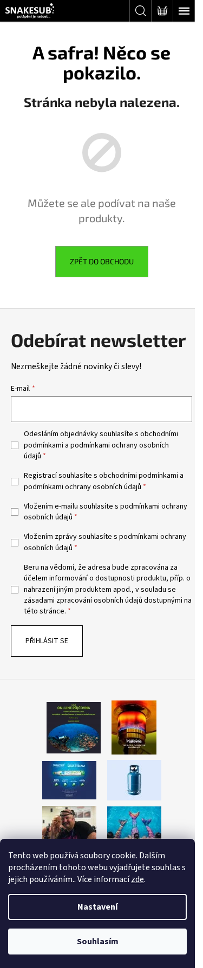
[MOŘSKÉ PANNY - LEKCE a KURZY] (134, 823)
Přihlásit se (46, 641)
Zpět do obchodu (102, 261)
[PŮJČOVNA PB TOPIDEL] (134, 727)
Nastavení (97, 907)
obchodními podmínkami (138, 475)
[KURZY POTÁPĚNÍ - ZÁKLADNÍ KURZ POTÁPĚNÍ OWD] (69, 823)
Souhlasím (98, 941)
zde (137, 879)
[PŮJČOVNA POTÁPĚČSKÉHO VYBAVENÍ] (74, 727)
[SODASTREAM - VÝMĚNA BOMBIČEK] (69, 780)
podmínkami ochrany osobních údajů (82, 487)
